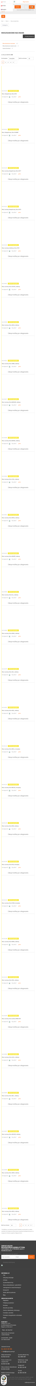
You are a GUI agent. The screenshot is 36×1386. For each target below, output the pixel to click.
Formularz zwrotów (8, 1313)
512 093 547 (22, 1357)
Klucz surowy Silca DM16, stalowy (10, 518)
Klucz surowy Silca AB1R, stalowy (10, 1173)
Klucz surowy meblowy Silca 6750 (10, 248)
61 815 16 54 (22, 1373)
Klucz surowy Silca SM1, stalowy (10, 980)
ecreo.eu (32, 1382)
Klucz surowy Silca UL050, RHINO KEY (11, 1018)
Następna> (16, 62)
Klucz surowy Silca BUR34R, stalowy (11, 402)
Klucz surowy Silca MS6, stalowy (10, 826)
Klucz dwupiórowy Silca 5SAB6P (10, 132)
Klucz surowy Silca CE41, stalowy (10, 479)
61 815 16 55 (5, 1375)
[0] (32, 8)
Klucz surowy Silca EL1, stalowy (10, 595)
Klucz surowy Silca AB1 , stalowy (10, 1095)
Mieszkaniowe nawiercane (9, 46)
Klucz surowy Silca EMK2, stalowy (10, 633)
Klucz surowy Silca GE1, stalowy (10, 672)
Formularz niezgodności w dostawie (12, 1315)
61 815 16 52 (5, 1357)
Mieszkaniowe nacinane (9, 43)
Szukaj (17, 7)
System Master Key (8, 1282)
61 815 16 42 (22, 1367)
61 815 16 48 (5, 1364)
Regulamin (5, 1300)
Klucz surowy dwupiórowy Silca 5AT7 (11, 171)
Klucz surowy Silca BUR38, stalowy (11, 440)
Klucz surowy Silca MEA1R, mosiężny (11, 787)
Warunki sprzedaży (8, 1308)
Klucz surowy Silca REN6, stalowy (10, 941)
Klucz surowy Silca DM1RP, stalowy (11, 556)
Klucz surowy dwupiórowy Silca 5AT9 (11, 209)
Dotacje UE (6, 1290)
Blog (4, 1295)
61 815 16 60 (22, 1362)
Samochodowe (6, 48)
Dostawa (5, 1305)
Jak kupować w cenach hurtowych (12, 1287)
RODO (4, 1317)
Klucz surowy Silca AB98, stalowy (10, 363)
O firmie (5, 1280)
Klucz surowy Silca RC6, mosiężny (10, 864)
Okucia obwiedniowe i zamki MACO (12, 1285)
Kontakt (17, 1)
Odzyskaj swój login (8, 1277)
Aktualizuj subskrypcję (9, 1262)
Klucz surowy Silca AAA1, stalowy (10, 1057)
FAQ (4, 1275)
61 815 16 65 (5, 1369)
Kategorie (5, 25)
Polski (4, 2)
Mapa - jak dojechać (7, 1330)
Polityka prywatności (8, 1303)
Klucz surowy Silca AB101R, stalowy (11, 1134)
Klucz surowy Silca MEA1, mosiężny (11, 749)
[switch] (3, 1383)
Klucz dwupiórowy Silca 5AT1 (9, 94)
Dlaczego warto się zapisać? (10, 1254)
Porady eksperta (29, 36)
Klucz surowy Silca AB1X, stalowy (10, 1211)
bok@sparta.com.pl (9, 1351)
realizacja (27, 1382)
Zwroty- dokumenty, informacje (11, 1310)
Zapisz (31, 1257)
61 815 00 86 (6, 1349)
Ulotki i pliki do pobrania (9, 1292)
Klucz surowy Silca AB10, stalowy (10, 325)
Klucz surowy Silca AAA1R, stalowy (11, 286)
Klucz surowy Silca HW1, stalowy (10, 710)
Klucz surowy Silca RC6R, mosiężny (11, 903)
